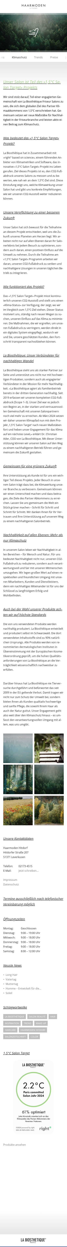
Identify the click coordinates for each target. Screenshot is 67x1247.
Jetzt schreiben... (29, 870)
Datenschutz (11, 884)
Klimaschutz (19, 57)
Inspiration (12, 1023)
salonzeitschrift (15, 1036)
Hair (52, 1016)
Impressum (10, 880)
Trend (27, 1023)
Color (34, 1036)
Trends (38, 57)
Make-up (41, 1023)
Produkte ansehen (14, 1144)
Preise (54, 57)
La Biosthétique (14, 1016)
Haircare (10, 1029)
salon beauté (37, 1016)
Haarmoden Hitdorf (32, 1029)
